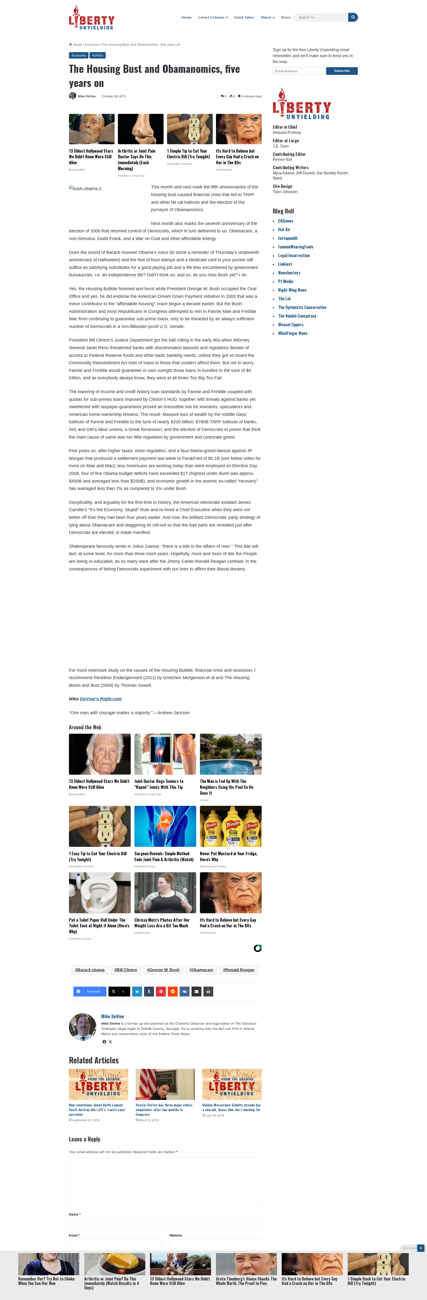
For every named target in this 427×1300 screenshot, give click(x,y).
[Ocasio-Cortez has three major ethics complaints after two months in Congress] (165, 1084)
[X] (110, 1042)
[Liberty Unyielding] (92, 17)
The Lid (284, 298)
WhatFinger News (293, 333)
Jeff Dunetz (305, 173)
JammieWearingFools (295, 247)
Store (285, 17)
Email (74, 1235)
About (266, 17)
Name (75, 1214)
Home (187, 17)
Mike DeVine (87, 96)
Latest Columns (211, 17)
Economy (92, 44)
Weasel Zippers (291, 324)
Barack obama (91, 970)
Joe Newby (326, 173)
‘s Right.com (101, 698)
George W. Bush (164, 970)
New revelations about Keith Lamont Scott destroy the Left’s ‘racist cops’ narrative (97, 1109)
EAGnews (285, 221)
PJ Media (285, 281)
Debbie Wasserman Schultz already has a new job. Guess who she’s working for (231, 1107)
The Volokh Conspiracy (297, 316)
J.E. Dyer (281, 146)
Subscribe (342, 71)
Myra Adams (284, 173)
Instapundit (288, 238)
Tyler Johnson (285, 192)
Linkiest (285, 264)
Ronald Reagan (240, 970)
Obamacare (202, 970)
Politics (97, 55)
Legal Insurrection (294, 255)
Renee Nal (282, 159)
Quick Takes (244, 17)
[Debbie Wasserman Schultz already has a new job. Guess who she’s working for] (232, 1084)
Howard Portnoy (287, 132)
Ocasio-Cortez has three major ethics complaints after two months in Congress (164, 1109)
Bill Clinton (127, 970)
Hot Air (284, 229)
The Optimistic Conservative (302, 307)
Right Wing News (292, 290)
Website (175, 1235)
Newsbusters (289, 272)
